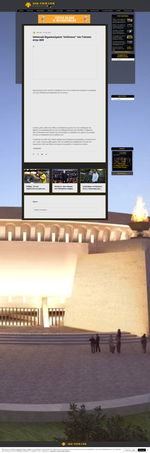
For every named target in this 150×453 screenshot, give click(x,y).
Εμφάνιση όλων (101, 166)
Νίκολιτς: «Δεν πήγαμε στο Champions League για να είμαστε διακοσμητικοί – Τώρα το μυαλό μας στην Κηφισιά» (65, 187)
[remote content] (65, 109)
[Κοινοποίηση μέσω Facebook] (33, 154)
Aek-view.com (43, 3)
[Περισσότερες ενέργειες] (96, 32)
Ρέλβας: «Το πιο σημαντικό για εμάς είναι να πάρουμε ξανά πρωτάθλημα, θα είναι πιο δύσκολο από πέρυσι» (36, 187)
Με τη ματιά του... (38, 6)
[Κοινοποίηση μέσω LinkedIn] (42, 154)
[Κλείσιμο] (148, 450)
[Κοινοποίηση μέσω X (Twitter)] (38, 154)
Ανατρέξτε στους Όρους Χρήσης (60, 451)
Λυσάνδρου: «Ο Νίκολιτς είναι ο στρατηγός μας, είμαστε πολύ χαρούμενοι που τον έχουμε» (93, 187)
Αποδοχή (141, 450)
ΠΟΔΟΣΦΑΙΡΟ (37, 148)
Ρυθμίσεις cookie (130, 450)
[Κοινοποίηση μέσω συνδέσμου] (46, 154)
